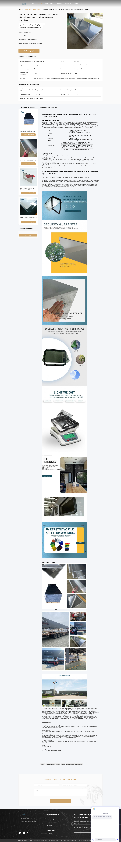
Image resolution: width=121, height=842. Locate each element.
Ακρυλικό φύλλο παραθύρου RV (36, 9)
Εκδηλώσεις (68, 3)
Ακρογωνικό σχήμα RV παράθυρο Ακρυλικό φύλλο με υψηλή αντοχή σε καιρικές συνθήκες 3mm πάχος (28, 161)
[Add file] (93, 839)
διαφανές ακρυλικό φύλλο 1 (53, 764)
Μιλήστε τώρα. (28, 51)
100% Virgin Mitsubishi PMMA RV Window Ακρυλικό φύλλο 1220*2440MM (27, 190)
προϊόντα (26, 9)
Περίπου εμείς (49, 3)
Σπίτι (33, 3)
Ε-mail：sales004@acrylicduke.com (29, 821)
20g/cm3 (63, 764)
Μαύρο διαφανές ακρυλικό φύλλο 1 (74, 764)
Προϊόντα (39, 3)
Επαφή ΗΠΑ (59, 3)
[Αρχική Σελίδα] (24, 3)
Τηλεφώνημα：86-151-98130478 (28, 818)
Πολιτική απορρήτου (22, 840)
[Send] (117, 839)
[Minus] (117, 809)
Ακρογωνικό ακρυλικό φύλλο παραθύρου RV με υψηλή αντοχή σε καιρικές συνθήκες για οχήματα (27, 131)
